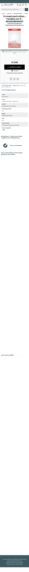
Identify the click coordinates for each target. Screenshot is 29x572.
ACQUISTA (15, 186)
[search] (26, 9)
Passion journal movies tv (14, 506)
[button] (26, 5)
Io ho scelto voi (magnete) (14, 241)
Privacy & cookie (19, 564)
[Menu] (2, 5)
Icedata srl (13, 564)
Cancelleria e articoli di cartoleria (10, 125)
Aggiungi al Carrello (15, 67)
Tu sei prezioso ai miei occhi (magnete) (14, 208)
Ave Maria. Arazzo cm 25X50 (14, 176)
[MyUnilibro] (20, 5)
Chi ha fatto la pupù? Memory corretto (14, 377)
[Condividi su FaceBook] (11, 79)
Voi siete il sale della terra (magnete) (14, 273)
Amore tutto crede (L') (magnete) (14, 306)
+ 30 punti (16, 71)
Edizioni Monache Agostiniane (9, 106)
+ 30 (3, 129)
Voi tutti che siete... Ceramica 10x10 (14, 338)
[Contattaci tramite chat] (18, 5)
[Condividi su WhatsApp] (17, 79)
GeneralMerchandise (7, 115)
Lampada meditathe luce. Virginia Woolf (14, 409)
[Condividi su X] (14, 79)
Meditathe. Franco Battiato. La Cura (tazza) (14, 442)
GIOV (3, 120)
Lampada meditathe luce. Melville (14, 539)
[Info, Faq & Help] (23, 5)
